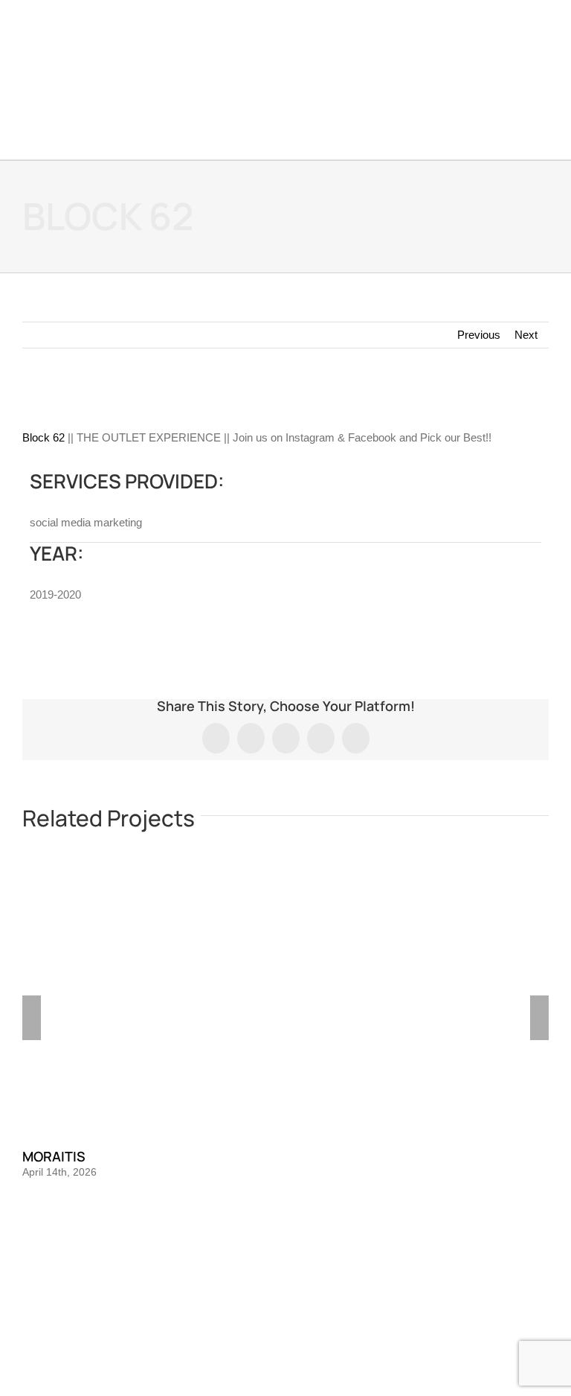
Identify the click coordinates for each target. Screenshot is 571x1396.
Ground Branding (306, 1343)
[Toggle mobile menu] (543, 45)
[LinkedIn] (305, 1279)
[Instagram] (285, 1279)
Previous (478, 334)
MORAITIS (54, 1156)
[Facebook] (265, 1279)
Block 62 (43, 437)
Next (526, 334)
